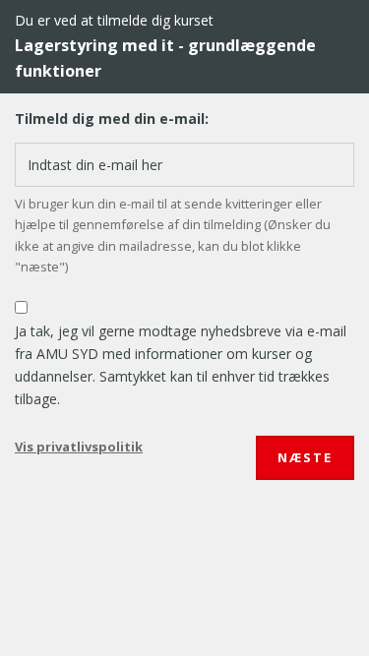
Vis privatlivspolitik (79, 446)
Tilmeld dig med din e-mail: (112, 118)
